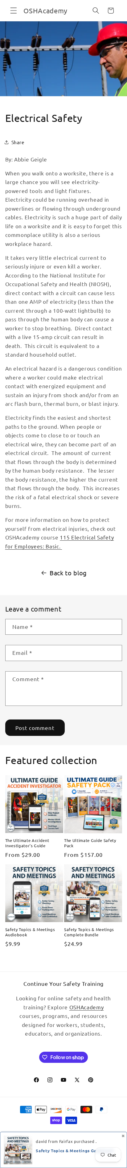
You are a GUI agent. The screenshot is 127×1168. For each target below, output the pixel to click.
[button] (13, 10)
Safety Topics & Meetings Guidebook (75, 1150)
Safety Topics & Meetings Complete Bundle (89, 932)
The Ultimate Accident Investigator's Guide (27, 843)
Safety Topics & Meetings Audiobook (30, 932)
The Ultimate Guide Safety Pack (90, 843)
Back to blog (68, 573)
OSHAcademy (86, 1007)
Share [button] (17, 142)
